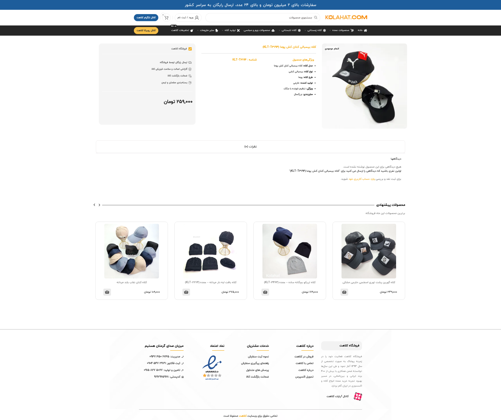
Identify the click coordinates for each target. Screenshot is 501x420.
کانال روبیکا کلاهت (146, 30)
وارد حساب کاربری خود (362, 179)
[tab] (250, 146)
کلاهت (344, 346)
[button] (94, 204)
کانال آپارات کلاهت (338, 396)
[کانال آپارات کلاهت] (358, 396)
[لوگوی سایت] (345, 17)
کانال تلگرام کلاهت (146, 17)
